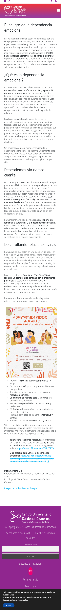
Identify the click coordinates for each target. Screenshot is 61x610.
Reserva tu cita (30, 579)
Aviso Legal (30, 586)
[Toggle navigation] (58, 10)
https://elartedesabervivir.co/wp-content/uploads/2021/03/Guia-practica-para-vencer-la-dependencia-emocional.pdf (32, 458)
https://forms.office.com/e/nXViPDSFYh (35, 448)
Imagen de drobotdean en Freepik (20, 488)
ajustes (24, 600)
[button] (51, 1)
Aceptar (9, 605)
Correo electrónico (30, 544)
